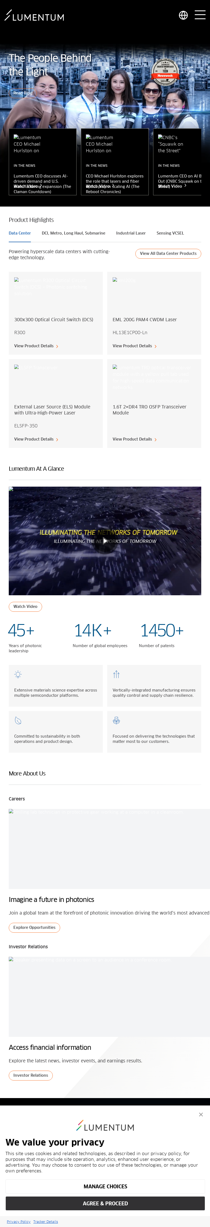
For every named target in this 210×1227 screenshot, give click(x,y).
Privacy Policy (19, 1222)
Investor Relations (30, 1075)
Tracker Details (45, 1222)
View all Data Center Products (168, 254)
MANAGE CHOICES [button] (105, 1186)
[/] (34, 15)
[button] (201, 1114)
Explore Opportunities (34, 928)
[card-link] (56, 313)
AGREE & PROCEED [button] (105, 1203)
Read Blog (22, 93)
